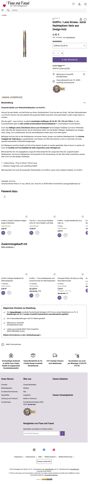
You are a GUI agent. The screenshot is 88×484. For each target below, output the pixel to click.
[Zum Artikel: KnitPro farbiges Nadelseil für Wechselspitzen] (14, 264)
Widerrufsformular (65, 457)
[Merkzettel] (73, 4)
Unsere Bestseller (29, 385)
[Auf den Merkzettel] (85, 20)
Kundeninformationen (9, 392)
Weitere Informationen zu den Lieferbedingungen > (22, 335)
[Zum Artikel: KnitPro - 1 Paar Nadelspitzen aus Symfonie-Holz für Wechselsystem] (42, 264)
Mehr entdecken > (8, 247)
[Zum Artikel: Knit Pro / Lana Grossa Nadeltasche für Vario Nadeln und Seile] (42, 207)
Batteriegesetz (6, 388)
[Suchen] (8, 10)
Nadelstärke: (57, 41)
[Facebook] (44, 450)
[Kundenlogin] (79, 4)
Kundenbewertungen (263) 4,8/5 (33, 403)
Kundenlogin (6, 402)
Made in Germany (30, 398)
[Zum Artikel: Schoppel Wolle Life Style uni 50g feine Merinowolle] (71, 264)
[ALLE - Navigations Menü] (2, 10)
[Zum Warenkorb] (85, 4)
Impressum (18, 457)
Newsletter (5, 395)
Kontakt (4, 385)
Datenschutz (30, 457)
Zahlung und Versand (9, 398)
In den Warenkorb (70, 59)
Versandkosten (70, 37)
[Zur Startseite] (17, 4)
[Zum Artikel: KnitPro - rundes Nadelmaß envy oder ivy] (71, 207)
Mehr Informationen (13, 344)
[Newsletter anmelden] (62, 433)
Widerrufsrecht (50, 457)
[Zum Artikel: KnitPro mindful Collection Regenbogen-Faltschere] (14, 207)
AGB (40, 457)
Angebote (26, 395)
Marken (26, 388)
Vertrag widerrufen (44, 461)
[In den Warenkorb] (3, 233)
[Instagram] (34, 450)
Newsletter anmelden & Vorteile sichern (38, 429)
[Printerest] (54, 450)
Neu (24, 392)
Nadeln (4, 15)
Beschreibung (7, 103)
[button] (81, 20)
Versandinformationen (51, 475)
